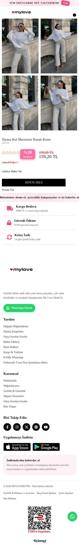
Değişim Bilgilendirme (15, 326)
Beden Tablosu (11, 341)
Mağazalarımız (11, 385)
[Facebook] (7, 427)
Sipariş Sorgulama (13, 331)
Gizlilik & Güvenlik (14, 391)
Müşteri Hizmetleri (13, 396)
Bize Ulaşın (9, 406)
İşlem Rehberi (11, 347)
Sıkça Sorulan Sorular (15, 336)
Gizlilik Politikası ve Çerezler (18, 493)
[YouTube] (45, 427)
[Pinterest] (36, 427)
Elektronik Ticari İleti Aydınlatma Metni (25, 362)
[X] (26, 427)
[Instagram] (17, 427)
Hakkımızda (9, 380)
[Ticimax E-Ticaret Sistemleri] (39, 541)
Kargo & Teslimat (13, 352)
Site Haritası (9, 498)
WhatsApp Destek (21, 307)
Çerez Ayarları (66, 493)
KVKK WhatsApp (13, 357)
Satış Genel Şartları (46, 493)
